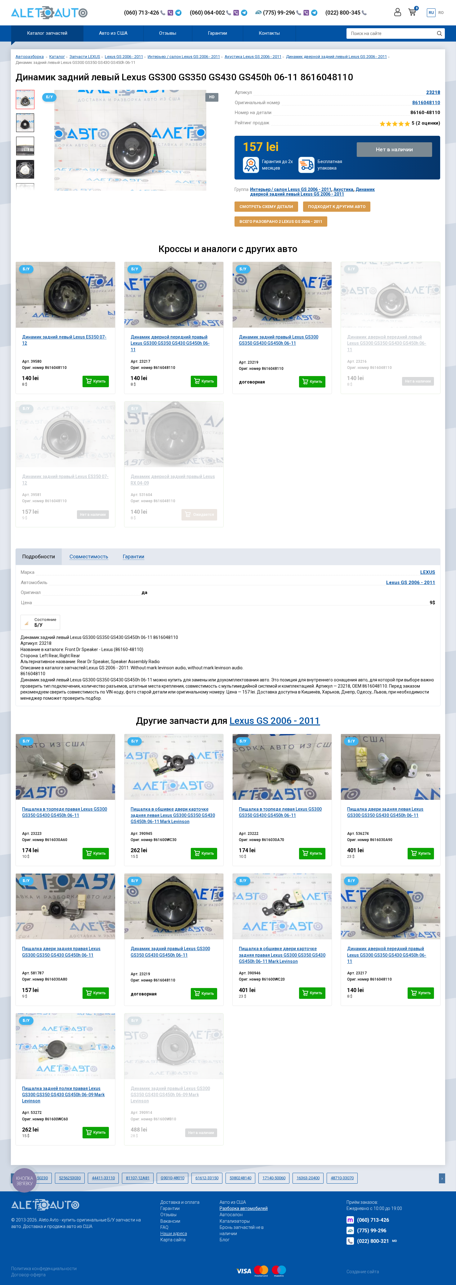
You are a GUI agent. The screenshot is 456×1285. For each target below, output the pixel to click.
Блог (225, 1239)
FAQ (164, 1227)
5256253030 (70, 1178)
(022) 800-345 (343, 12)
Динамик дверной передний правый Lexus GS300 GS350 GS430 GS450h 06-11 (386, 955)
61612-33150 (206, 1178)
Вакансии (170, 1221)
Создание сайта (362, 1271)
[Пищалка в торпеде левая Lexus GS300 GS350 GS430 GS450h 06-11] (282, 767)
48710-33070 (342, 1178)
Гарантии (217, 33)
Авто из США (113, 33)
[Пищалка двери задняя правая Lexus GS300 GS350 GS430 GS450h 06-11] (65, 906)
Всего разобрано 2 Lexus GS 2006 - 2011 (280, 221)
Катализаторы (235, 1221)
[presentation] (43, 140)
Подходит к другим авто (336, 206)
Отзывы (167, 33)
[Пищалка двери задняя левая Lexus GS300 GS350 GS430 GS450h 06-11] (390, 767)
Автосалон (231, 1214)
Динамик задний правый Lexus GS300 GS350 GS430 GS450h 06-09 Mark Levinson (170, 1095)
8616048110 (426, 102)
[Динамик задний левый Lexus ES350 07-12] (65, 295)
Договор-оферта (28, 1274)
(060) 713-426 (142, 12)
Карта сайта (173, 1239)
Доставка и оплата (179, 1202)
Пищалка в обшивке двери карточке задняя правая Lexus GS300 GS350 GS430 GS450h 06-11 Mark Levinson (282, 955)
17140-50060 (273, 1178)
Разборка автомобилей (244, 1208)
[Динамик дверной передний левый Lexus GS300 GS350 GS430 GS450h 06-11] (390, 295)
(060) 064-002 (208, 12)
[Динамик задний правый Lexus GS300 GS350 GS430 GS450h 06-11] (282, 295)
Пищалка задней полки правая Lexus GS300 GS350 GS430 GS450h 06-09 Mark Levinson (63, 1095)
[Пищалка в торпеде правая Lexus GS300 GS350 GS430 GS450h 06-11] (65, 767)
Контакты (269, 33)
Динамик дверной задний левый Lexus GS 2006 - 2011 (312, 192)
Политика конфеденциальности (44, 1268)
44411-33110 (103, 1178)
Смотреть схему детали (266, 206)
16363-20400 (308, 1178)
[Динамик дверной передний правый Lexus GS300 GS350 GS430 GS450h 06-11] (173, 295)
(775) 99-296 (279, 12)
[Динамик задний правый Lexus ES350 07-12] (65, 434)
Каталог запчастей (47, 33)
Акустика (343, 189)
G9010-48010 (172, 1178)
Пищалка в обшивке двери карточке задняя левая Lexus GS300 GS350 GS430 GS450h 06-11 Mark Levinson (173, 815)
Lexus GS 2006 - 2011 (410, 582)
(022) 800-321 (377, 1241)
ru (431, 12)
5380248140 (240, 1178)
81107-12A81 (138, 1178)
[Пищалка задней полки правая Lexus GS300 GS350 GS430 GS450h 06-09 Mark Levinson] (65, 1046)
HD (212, 97)
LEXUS (427, 572)
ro (441, 12)
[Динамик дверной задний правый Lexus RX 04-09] (173, 434)
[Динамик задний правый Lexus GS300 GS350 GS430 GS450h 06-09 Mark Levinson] (173, 1046)
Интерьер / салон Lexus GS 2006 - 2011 (290, 189)
